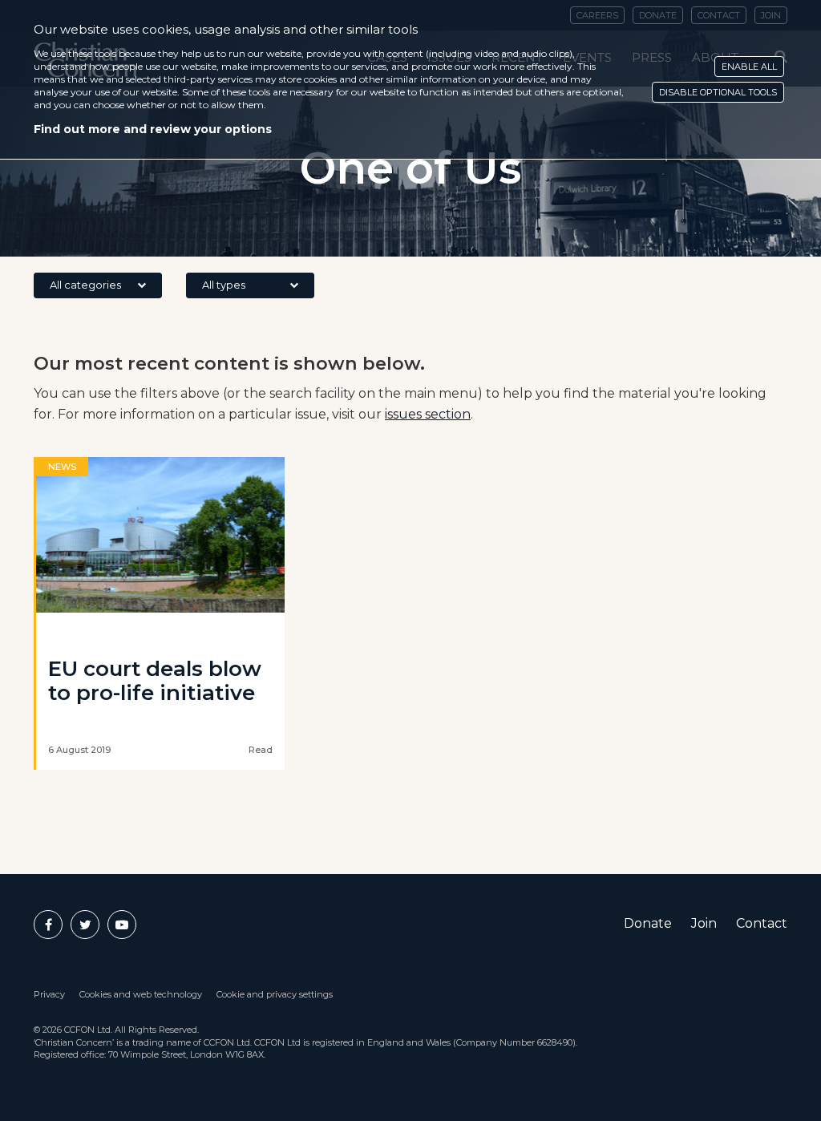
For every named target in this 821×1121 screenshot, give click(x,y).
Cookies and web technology (140, 994)
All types (223, 284)
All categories (85, 284)
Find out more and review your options (153, 129)
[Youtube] (121, 924)
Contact (761, 923)
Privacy (49, 994)
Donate (648, 923)
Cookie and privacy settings (274, 994)
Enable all (749, 66)
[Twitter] (85, 924)
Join (704, 923)
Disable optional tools (718, 92)
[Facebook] (48, 924)
